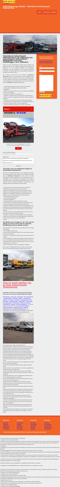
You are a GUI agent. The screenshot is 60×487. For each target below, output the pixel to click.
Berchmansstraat (16, 302)
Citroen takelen (33, 424)
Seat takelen (33, 422)
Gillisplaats (13, 304)
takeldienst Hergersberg (8, 307)
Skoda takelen (20, 425)
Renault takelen (20, 422)
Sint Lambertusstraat (7, 302)
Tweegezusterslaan (24, 299)
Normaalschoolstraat (13, 301)
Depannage (46, 12)
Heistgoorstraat (22, 301)
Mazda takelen (6, 425)
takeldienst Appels (25, 305)
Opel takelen (5, 424)
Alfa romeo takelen (48, 427)
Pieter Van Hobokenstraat (21, 304)
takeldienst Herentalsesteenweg (19, 308)
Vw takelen (19, 424)
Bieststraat (5, 299)
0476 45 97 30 (6, 3)
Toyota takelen (6, 427)
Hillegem (21, 298)
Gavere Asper (14, 296)
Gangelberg (17, 299)
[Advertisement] (30, 23)
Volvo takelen (19, 427)
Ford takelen (5, 422)
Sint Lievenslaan (26, 298)
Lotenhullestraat (6, 304)
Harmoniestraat (29, 301)
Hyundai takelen (47, 428)
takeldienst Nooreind (18, 307)
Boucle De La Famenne (25, 302)
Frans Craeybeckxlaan (28, 296)
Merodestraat (20, 296)
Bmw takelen (33, 425)
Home (39, 12)
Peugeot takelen (47, 424)
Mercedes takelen (48, 425)
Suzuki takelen (6, 428)
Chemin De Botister (8, 298)
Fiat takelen (32, 427)
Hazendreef (15, 298)
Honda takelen (20, 428)
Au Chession (11, 299)
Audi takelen (46, 422)
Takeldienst (53, 12)
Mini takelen (32, 428)
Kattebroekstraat (6, 296)
